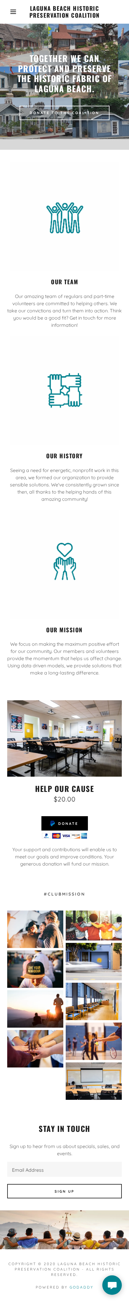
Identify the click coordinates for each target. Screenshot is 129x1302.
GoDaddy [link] (82, 1287)
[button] (9, 12)
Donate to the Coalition (64, 113)
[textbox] (64, 1169)
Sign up (64, 1191)
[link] (65, 12)
